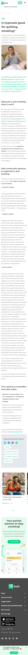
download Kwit (17, 432)
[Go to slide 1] (12, 510)
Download (13, 541)
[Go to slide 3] (14, 510)
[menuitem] (13, 490)
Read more (5, 503)
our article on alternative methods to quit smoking (13, 121)
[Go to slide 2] (13, 510)
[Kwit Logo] (11, 586)
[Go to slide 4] (15, 510)
